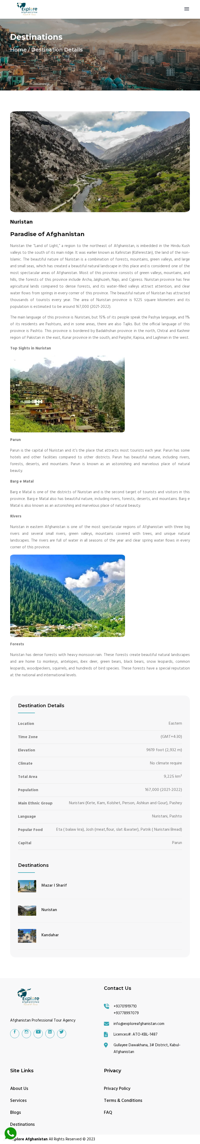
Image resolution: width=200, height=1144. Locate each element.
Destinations (22, 1124)
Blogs (15, 1112)
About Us (19, 1088)
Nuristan (49, 910)
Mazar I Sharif (54, 885)
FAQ (108, 1112)
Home (18, 50)
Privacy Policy (117, 1088)
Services (18, 1100)
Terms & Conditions (123, 1100)
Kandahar (50, 935)
